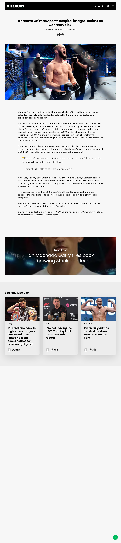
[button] (113, 6)
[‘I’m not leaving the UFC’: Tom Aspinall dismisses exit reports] (60, 325)
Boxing (10, 324)
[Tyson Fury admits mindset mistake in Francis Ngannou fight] (98, 325)
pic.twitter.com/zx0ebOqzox (49, 161)
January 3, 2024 (64, 168)
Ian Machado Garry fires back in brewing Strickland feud (60, 256)
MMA (47, 324)
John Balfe (60, 34)
